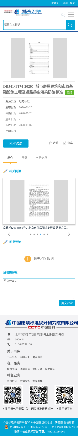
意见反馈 (37, 369)
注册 (65, 3)
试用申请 (25, 369)
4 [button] (41, 235)
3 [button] (38, 235)
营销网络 (37, 357)
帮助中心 (50, 369)
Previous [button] (9, 234)
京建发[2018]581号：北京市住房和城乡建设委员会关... (35, 227)
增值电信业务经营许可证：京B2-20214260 (39, 431)
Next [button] (69, 234)
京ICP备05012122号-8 (65, 427)
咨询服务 (25, 381)
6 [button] (48, 235)
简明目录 (25, 357)
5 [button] (44, 235)
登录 (72, 3)
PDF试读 (15, 143)
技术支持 (12, 369)
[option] (39, 204)
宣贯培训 (12, 381)
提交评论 (67, 303)
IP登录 (55, 3)
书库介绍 (12, 357)
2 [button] (34, 235)
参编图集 (37, 381)
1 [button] (31, 235)
